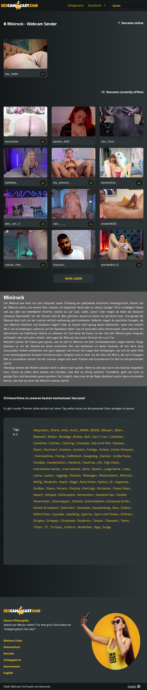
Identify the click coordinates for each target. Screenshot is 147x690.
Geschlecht (94, 5)
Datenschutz (12, 647)
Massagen (90, 475)
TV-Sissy (56, 527)
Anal (64, 430)
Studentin (84, 520)
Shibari (126, 507)
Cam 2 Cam (100, 436)
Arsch (74, 430)
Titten (38, 527)
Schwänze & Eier (118, 501)
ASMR (84, 430)
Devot (37, 449)
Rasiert (38, 494)
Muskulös (51, 481)
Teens (125, 520)
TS (46, 527)
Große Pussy (122, 456)
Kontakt (9, 653)
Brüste (78, 436)
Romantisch (85, 494)
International (71, 468)
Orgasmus (122, 481)
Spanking (73, 514)
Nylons (103, 481)
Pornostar (104, 488)
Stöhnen (126, 514)
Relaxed (51, 494)
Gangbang (91, 456)
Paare (50, 488)
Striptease (68, 520)
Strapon (39, 520)
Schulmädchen (95, 501)
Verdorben (85, 527)
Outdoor (39, 488)
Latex (126, 468)
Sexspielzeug (101, 507)
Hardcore (74, 462)
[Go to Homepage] (19, 5)
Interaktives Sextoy (47, 468)
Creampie (83, 443)
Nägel (74, 481)
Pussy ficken (122, 488)
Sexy (115, 507)
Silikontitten (42, 514)
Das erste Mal (101, 443)
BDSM (95, 430)
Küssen (97, 468)
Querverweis (12, 666)
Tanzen (98, 520)
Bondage (65, 436)
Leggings (62, 475)
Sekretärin (68, 507)
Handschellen (56, 462)
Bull (87, 436)
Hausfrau (89, 462)
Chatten (55, 443)
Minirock (126, 475)
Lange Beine (112, 468)
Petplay (75, 488)
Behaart (107, 430)
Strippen (53, 520)
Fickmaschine (44, 456)
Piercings (89, 488)
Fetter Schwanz (122, 449)
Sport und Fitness (106, 514)
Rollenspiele (67, 494)
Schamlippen (61, 501)
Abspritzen (41, 430)
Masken (76, 475)
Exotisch (79, 449)
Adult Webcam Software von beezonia (27, 686)
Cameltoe (116, 436)
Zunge (106, 527)
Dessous (119, 443)
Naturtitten (88, 481)
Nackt (63, 481)
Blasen (53, 436)
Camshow (40, 443)
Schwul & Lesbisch (46, 507)
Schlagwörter (76, 5)
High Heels (112, 462)
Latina (38, 475)
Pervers (62, 488)
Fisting (60, 456)
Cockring (68, 443)
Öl (111, 481)
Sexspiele (84, 507)
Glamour (105, 456)
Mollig (38, 481)
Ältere (55, 430)
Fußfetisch (74, 456)
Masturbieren (109, 475)
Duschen (66, 449)
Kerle (86, 468)
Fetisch (104, 449)
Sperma (87, 514)
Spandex (59, 514)
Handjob (39, 462)
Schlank (77, 501)
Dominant (51, 449)
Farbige (92, 449)
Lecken (49, 475)
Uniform (70, 527)
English (8, 673)
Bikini (119, 430)
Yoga (97, 527)
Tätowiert (112, 520)
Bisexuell (39, 436)
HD (100, 462)
